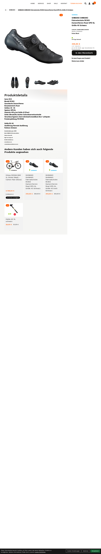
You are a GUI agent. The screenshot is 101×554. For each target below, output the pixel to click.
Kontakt (64, 3)
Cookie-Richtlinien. (40, 552)
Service (41, 3)
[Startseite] (5, 10)
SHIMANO (12, 10)
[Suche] (85, 3)
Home (33, 3)
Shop (49, 3)
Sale (56, 3)
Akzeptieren (95, 551)
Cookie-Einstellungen (73, 551)
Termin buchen (76, 3)
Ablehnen (85, 551)
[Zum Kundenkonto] (89, 3)
